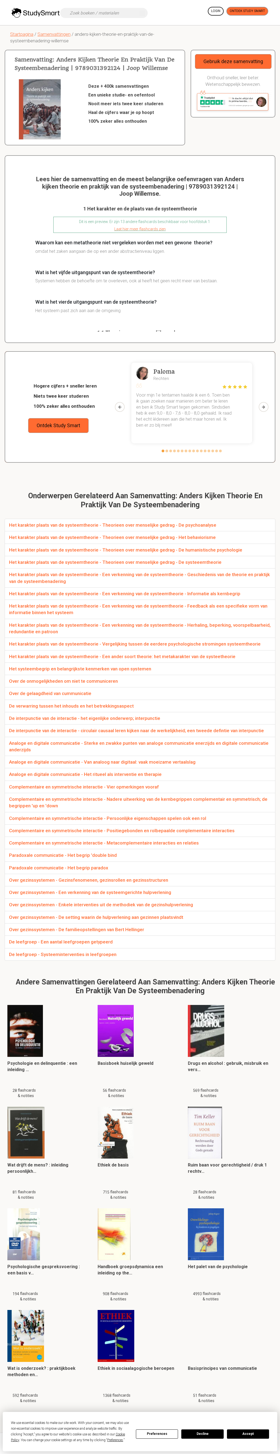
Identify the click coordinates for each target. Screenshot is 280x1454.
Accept (248, 1434)
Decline (203, 1434)
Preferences (157, 1434)
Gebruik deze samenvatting (233, 61)
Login (215, 11)
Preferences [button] (115, 1440)
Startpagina (21, 34)
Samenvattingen (54, 34)
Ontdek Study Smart (247, 11)
